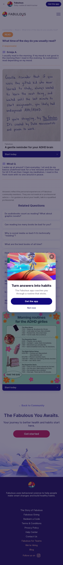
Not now (31, 307)
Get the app (31, 301)
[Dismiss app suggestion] (52, 256)
